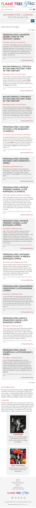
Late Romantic (27, 134)
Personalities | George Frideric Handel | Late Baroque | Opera (15, 223)
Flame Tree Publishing (18, 489)
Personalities (6, 42)
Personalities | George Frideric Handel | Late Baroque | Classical (15, 189)
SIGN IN (3, 9)
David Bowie (18, 435)
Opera (12, 42)
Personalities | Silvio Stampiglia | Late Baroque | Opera (17, 352)
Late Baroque (26, 195)
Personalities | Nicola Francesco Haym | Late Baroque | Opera (15, 320)
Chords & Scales (18, 487)
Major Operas (6, 74)
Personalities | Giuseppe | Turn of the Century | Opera (16, 37)
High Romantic (15, 166)
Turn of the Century (20, 42)
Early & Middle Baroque (17, 262)
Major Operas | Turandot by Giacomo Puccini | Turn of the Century (17, 99)
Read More (30, 60)
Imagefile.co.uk (24, 504)
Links (18, 486)
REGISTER (10, 9)
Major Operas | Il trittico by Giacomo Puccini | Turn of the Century (17, 68)
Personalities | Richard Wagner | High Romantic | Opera (16, 161)
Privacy (18, 481)
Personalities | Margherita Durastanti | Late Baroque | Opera (18, 288)
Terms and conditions (18, 482)
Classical (13, 134)
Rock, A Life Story (18, 466)
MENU (30, 9)
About (18, 479)
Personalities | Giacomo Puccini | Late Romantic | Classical (16, 129)
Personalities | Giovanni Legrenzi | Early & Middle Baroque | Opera (16, 256)
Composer (19, 134)
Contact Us (18, 484)
